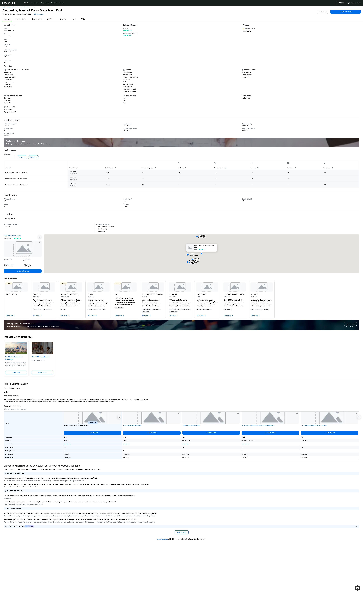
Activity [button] (199, 309)
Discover (54, 3)
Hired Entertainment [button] (174, 309)
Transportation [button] (156, 309)
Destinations (45, 3)
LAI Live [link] (254, 294)
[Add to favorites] (40, 242)
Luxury (61, 3)
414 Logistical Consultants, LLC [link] (152, 294)
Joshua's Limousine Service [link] (234, 294)
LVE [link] (116, 294)
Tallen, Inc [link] (37, 294)
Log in (359, 3)
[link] (16, 287)
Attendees (7, 154)
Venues (26, 3)
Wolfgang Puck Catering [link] (70, 294)
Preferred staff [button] (47, 309)
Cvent (3, 7)
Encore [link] (90, 294)
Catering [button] (63, 309)
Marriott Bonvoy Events (40, 357)
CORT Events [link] (11, 294)
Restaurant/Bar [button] (207, 309)
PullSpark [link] (173, 294)
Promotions (34, 3)
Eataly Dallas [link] (202, 294)
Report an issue (162, 539)
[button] (13, 156)
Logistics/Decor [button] (37, 309)
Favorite (323, 11)
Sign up (353, 3)
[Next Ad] (39, 236)
